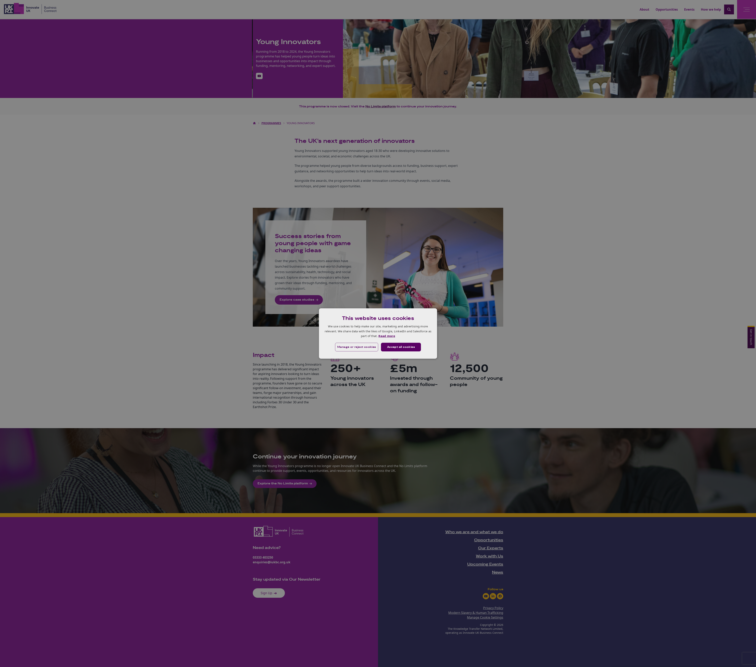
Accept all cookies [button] (401, 347)
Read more (386, 336)
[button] (357, 347)
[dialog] (378, 333)
